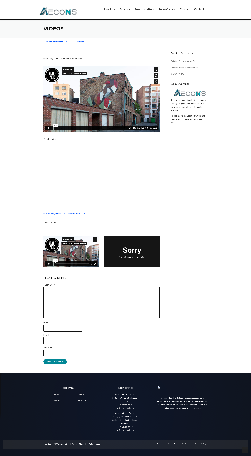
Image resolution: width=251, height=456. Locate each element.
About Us (109, 9)
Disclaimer (186, 444)
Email (46, 335)
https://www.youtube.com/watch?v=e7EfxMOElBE (64, 213)
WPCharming (94, 444)
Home (56, 394)
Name (46, 322)
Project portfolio (145, 9)
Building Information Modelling (184, 67)
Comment (49, 285)
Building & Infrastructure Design (185, 61)
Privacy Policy (200, 444)
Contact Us (201, 9)
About (81, 394)
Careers (185, 9)
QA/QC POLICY (177, 74)
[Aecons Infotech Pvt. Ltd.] (58, 10)
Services (124, 9)
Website (48, 347)
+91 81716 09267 (125, 404)
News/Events (167, 9)
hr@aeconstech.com (125, 408)
